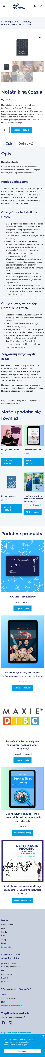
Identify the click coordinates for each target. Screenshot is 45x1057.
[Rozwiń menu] (4, 6)
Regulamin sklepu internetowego (16, 1033)
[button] (40, 37)
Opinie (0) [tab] (25, 143)
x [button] (43, 1036)
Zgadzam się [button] (22, 1051)
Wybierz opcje (32, 512)
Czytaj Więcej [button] (21, 1045)
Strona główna (9, 21)
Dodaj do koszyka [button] (8, 461)
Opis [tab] (9, 143)
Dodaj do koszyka (21, 130)
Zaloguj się (6, 947)
